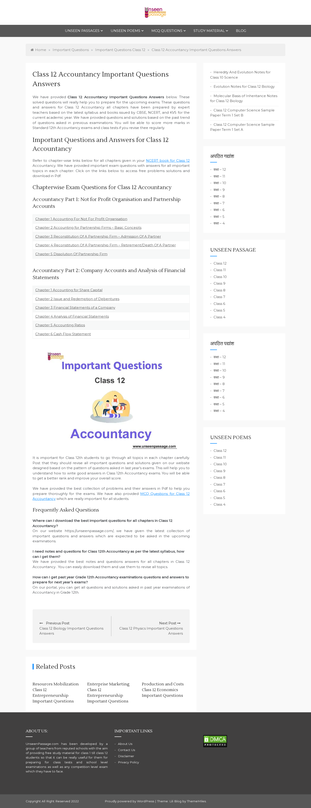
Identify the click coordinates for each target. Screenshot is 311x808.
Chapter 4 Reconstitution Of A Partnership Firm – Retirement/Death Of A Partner (105, 245)
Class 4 (219, 317)
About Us (125, 744)
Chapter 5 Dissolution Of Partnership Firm (71, 254)
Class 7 (219, 297)
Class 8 (219, 290)
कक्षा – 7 (219, 203)
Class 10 (220, 277)
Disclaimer (126, 756)
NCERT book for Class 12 (168, 160)
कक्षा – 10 (220, 183)
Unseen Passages (82, 30)
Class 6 (219, 303)
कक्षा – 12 (220, 169)
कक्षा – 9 (219, 190)
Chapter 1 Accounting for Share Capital (68, 290)
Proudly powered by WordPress (130, 801)
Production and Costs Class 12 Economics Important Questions (163, 690)
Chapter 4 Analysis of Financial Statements (72, 316)
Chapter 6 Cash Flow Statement (63, 334)
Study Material (209, 30)
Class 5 (219, 310)
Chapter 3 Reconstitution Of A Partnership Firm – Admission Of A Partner (98, 236)
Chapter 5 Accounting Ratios (60, 325)
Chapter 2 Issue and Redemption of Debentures (77, 299)
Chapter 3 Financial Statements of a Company (75, 307)
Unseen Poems (125, 30)
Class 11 (220, 270)
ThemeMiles (196, 801)
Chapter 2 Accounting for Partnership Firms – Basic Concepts (88, 227)
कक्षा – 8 (219, 196)
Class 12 (220, 263)
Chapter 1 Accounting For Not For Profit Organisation (81, 219)
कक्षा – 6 (219, 210)
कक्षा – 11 (219, 176)
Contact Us (126, 750)
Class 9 (219, 283)
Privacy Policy (128, 762)
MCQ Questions (166, 30)
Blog (241, 30)
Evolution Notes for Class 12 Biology (244, 86)
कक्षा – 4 (219, 223)
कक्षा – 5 (219, 216)
